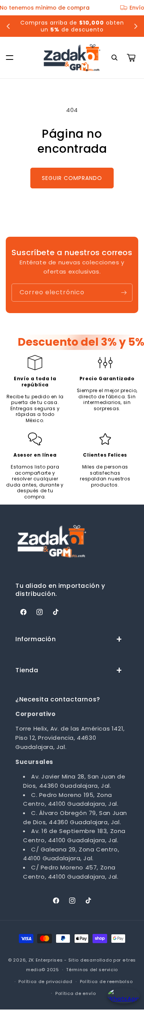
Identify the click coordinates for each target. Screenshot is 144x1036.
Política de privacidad (45, 981)
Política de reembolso (106, 981)
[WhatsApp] (122, 1002)
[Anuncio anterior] (8, 26)
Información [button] (35, 639)
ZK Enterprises (45, 960)
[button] (9, 57)
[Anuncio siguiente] (135, 26)
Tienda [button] (26, 670)
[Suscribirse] (123, 293)
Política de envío (75, 993)
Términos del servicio (92, 970)
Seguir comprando (72, 178)
